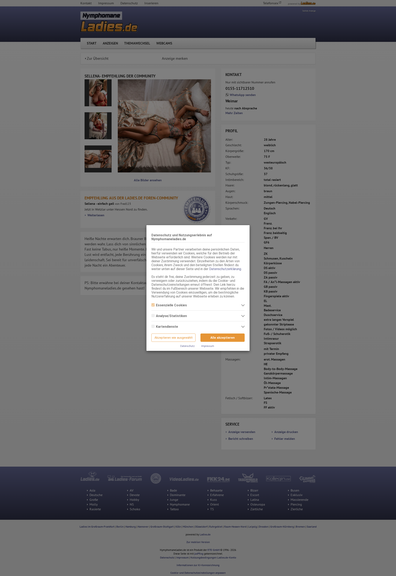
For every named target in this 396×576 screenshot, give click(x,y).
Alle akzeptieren (222, 338)
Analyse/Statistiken (171, 316)
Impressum (207, 346)
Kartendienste (167, 327)
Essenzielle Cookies (171, 305)
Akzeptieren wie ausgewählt (173, 338)
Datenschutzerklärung (225, 269)
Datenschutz (187, 346)
